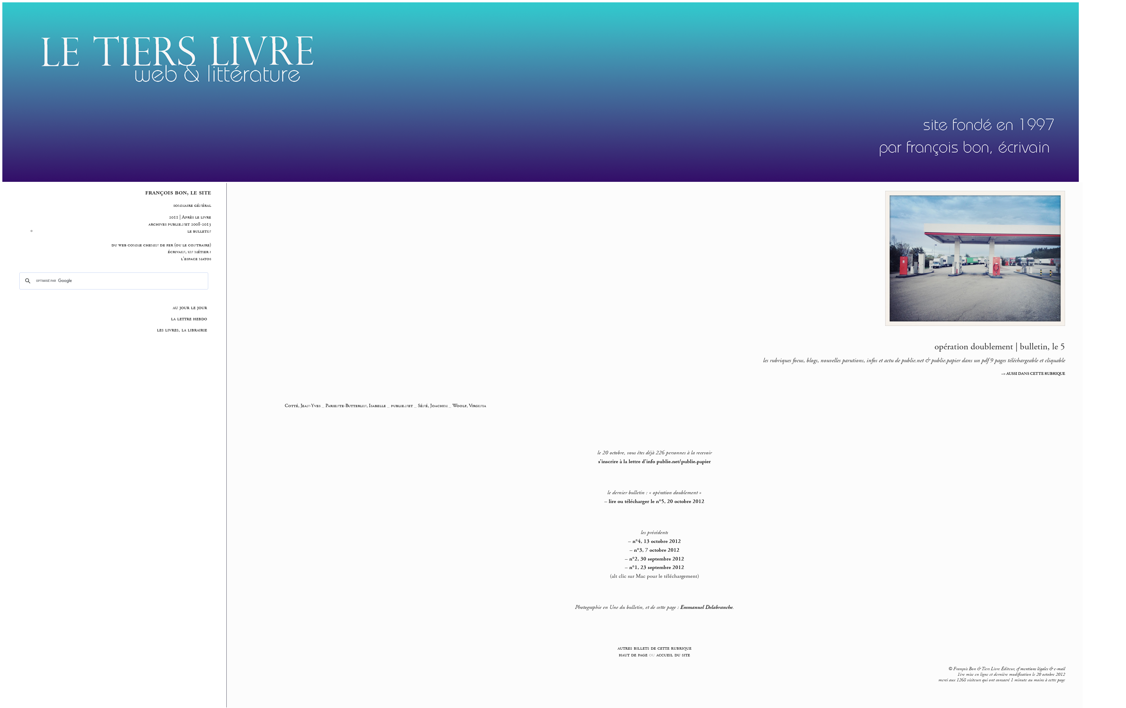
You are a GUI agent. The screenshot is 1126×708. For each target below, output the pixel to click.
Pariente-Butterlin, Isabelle (355, 405)
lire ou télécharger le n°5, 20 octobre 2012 (656, 501)
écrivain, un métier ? (189, 252)
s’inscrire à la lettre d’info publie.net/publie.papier (654, 461)
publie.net (402, 405)
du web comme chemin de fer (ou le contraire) (161, 245)
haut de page (633, 654)
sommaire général (192, 205)
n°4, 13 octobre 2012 (656, 541)
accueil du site (673, 654)
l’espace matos (196, 259)
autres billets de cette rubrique (654, 648)
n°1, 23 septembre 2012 (656, 567)
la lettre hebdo (189, 319)
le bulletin (199, 231)
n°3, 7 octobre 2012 (656, 550)
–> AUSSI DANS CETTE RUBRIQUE (1033, 373)
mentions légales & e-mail (1042, 669)
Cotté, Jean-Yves (302, 405)
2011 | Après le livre (190, 217)
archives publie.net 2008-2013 (179, 224)
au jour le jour (190, 307)
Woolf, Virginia (469, 405)
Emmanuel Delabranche (706, 607)
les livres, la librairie (182, 330)
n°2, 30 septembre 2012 (656, 559)
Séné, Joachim (432, 405)
